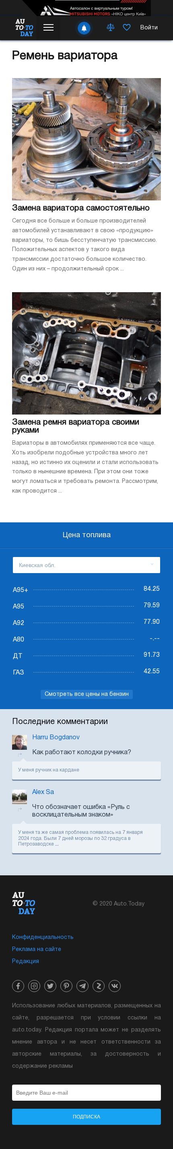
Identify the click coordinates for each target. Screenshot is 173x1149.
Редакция (25, 961)
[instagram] (34, 986)
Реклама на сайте (36, 949)
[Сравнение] (111, 28)
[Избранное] (127, 28)
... (57, 844)
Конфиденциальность (43, 937)
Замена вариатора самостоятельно (81, 208)
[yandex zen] (99, 986)
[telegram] (82, 986)
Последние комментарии (60, 722)
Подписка (86, 1117)
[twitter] (50, 986)
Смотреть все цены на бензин (87, 694)
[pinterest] (66, 986)
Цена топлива (87, 535)
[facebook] (18, 986)
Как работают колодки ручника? (81, 752)
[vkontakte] (115, 986)
